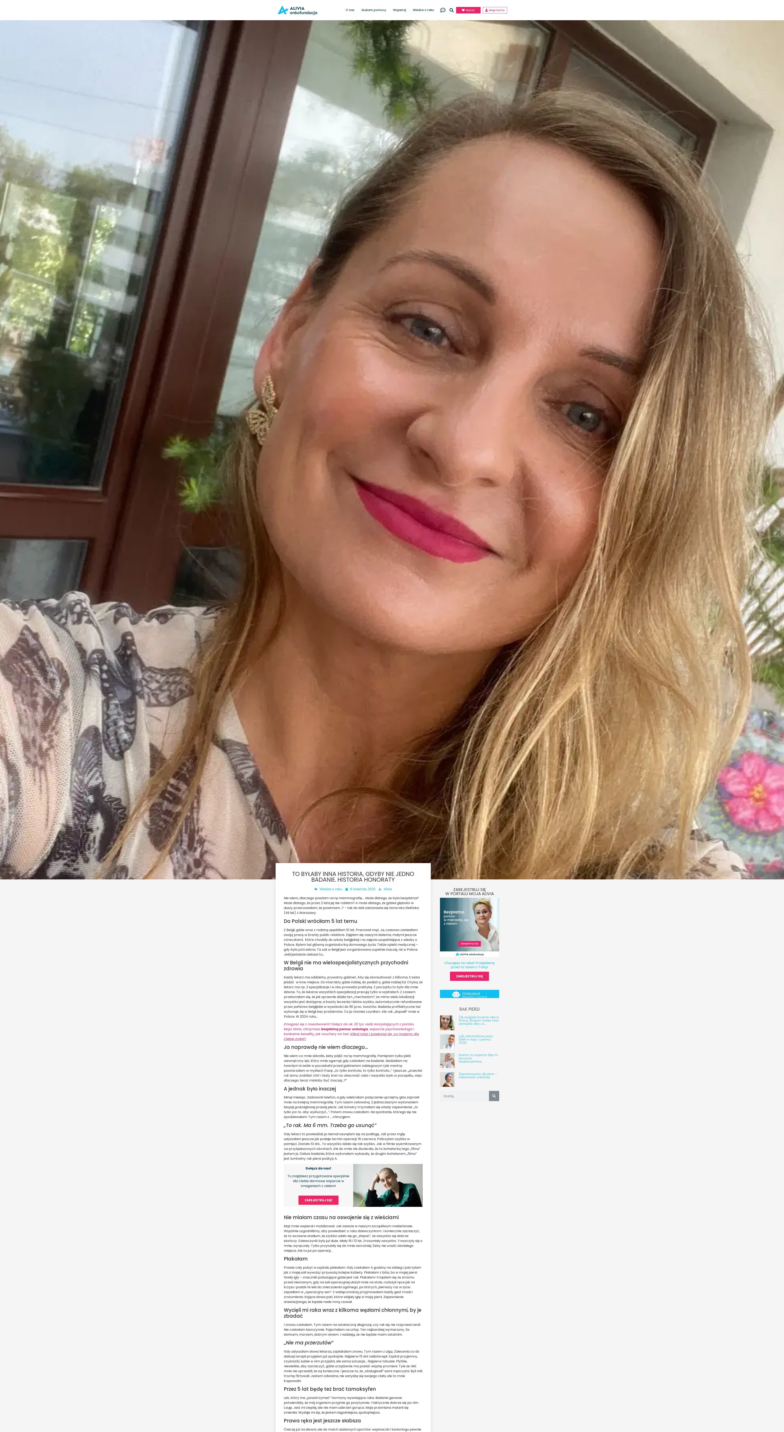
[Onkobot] (456, 994)
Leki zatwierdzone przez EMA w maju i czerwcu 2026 (476, 1039)
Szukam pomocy (373, 10)
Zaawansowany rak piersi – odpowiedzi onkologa (478, 1075)
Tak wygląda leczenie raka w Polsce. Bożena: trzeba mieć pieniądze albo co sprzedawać (479, 1022)
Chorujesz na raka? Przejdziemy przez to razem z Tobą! (469, 965)
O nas (350, 10)
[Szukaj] (494, 1096)
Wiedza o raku (423, 10)
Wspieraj (399, 10)
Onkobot (471, 994)
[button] (452, 10)
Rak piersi (469, 1009)
